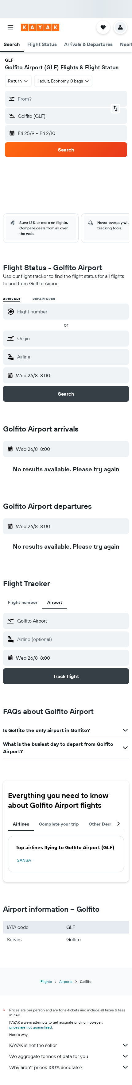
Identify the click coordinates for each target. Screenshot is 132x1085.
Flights (46, 981)
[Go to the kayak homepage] (40, 27)
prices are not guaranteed (30, 1027)
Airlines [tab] (21, 824)
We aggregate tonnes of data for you (48, 1056)
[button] (10, 27)
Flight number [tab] (22, 602)
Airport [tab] (54, 602)
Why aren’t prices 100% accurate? (45, 1067)
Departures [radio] (44, 299)
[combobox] (71, 338)
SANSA (24, 860)
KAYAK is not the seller (33, 1045)
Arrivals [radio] (11, 299)
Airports (65, 981)
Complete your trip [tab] (59, 824)
